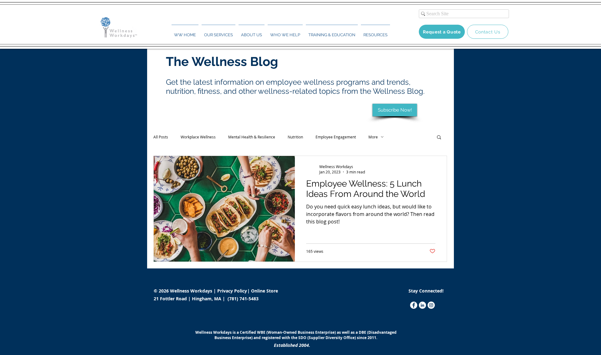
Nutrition (295, 137)
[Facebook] (413, 305)
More (373, 137)
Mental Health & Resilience (251, 137)
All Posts (160, 137)
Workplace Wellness (198, 137)
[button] (218, 32)
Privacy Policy (232, 291)
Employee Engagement (336, 137)
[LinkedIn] (422, 305)
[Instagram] (431, 305)
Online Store (264, 291)
